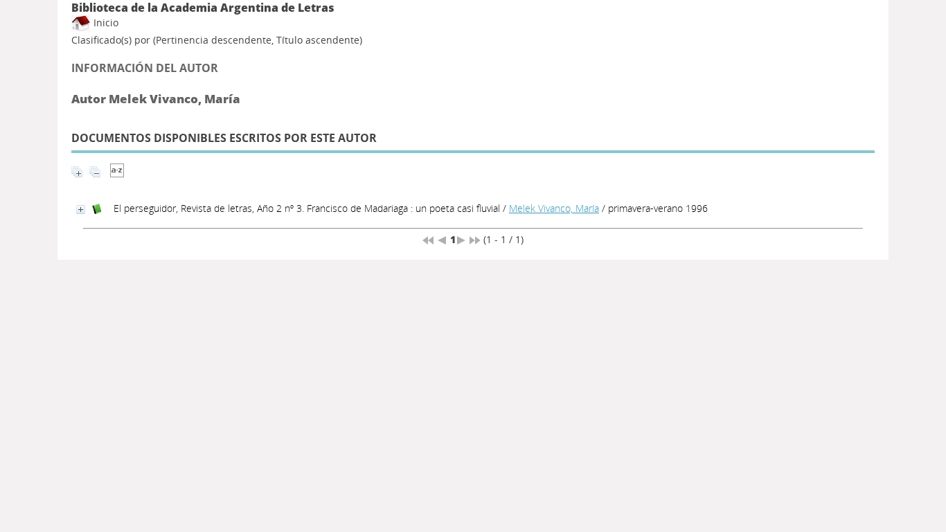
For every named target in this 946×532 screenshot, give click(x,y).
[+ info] (80, 209)
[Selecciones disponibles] (117, 173)
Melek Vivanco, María (554, 208)
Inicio (104, 22)
